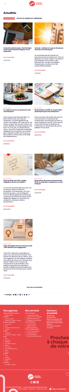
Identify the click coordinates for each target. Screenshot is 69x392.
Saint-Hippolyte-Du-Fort (11, 348)
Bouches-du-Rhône (9, 322)
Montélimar (8, 333)
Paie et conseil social (32, 332)
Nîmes (6, 345)
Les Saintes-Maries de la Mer (12, 327)
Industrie (49, 324)
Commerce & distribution (54, 321)
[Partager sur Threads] (18, 295)
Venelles (7, 329)
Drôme (5, 331)
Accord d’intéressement (33, 331)
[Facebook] (34, 382)
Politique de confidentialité (43, 389)
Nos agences (10, 310)
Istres (6, 326)
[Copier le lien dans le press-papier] (29, 295)
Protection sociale (31, 324)
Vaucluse (6, 362)
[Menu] (5, 3)
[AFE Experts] (36, 3)
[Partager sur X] (22, 295)
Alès (6, 338)
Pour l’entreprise (30, 313)
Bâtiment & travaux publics (55, 322)
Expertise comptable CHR (54, 319)
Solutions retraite (31, 325)
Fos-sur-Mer (8, 324)
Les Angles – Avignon (10, 343)
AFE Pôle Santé (51, 317)
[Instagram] (31, 382)
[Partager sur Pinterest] (24, 295)
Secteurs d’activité (52, 312)
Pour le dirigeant (30, 322)
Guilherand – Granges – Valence (13, 320)
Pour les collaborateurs (32, 329)
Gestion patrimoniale (32, 327)
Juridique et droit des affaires (34, 316)
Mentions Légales (22, 389)
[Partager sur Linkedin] (20, 295)
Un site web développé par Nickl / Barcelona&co (36, 387)
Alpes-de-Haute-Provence (11, 313)
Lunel (6, 355)
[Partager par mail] (13, 295)
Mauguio (7, 357)
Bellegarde (8, 341)
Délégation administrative (33, 318)
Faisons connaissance (59, 389)
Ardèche (6, 317)
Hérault (5, 353)
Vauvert (7, 352)
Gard (4, 336)
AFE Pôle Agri (51, 316)
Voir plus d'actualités (34, 287)
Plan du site (32, 389)
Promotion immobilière (54, 326)
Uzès (6, 350)
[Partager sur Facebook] (16, 295)
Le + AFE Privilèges (31, 334)
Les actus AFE (9, 18)
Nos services (32, 310)
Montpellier (8, 359)
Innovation (50, 327)
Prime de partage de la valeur (34, 336)
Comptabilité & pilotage (33, 315)
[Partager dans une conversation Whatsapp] (27, 295)
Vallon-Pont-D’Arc (9, 318)
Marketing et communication (34, 320)
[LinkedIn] (37, 382)
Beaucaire (7, 340)
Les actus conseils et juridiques (29, 18)
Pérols (6, 360)
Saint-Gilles (8, 347)
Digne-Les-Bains (9, 315)
